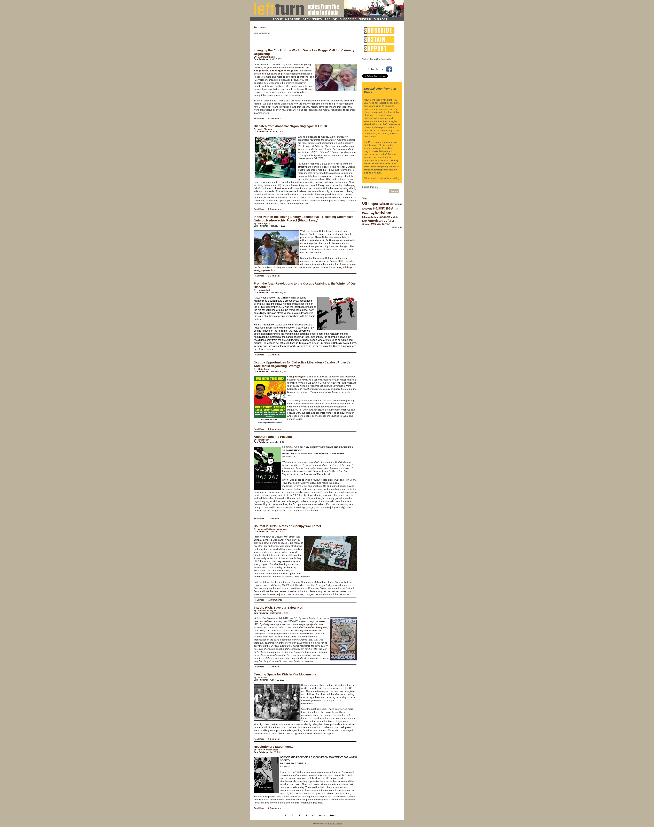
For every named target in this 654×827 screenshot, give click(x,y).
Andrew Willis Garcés (268, 750)
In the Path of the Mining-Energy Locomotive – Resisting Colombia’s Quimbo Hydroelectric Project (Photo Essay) (303, 218)
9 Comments (274, 118)
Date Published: (262, 59)
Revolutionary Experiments (273, 746)
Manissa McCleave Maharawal (272, 529)
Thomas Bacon (335, 823)
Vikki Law (262, 677)
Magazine (292, 19)
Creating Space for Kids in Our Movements (285, 674)
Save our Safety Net (267, 610)
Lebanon (384, 217)
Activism (382, 213)
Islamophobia (370, 217)
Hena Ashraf (264, 290)
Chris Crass (263, 369)
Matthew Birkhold (266, 57)
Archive (330, 19)
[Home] (327, 8)
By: (256, 57)
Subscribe (348, 19)
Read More (259, 118)
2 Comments (274, 209)
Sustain (365, 19)
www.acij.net (325, 176)
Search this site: (370, 187)
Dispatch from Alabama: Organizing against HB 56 (290, 126)
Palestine (382, 208)
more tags (397, 227)
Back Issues (312, 19)
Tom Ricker (263, 440)
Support (380, 19)
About (278, 19)
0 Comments (274, 429)
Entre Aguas (264, 223)
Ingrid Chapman (265, 129)
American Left (379, 220)
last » (333, 815)
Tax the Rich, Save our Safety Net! (278, 607)
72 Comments (275, 600)
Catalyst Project (296, 376)
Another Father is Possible (273, 436)
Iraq (371, 213)
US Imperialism (375, 203)
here (372, 178)
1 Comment (273, 276)
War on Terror (380, 224)
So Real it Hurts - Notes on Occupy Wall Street (287, 526)
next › (322, 815)
